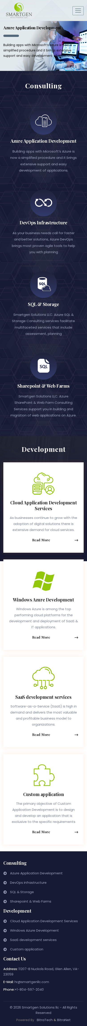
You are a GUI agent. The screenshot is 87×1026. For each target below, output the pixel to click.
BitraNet (64, 1020)
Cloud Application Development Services (43, 505)
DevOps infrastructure (28, 882)
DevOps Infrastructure (43, 222)
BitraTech (45, 1020)
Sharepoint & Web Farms (43, 386)
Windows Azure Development (43, 600)
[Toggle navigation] (78, 10)
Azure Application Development (43, 141)
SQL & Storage (43, 304)
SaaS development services (43, 697)
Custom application (43, 794)
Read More (41, 540)
